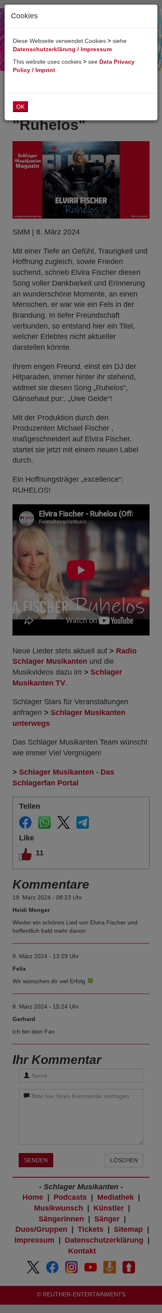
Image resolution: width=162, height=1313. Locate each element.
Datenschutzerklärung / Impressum (62, 49)
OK (20, 106)
